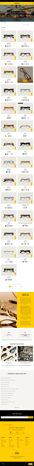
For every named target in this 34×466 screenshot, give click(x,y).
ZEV (25, 187)
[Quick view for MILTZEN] (15, 57)
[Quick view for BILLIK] (15, 255)
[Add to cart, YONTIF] (31, 256)
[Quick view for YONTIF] (31, 255)
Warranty (18, 442)
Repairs (18, 441)
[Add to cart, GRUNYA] (15, 274)
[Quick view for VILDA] (31, 147)
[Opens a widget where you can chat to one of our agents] (30, 464)
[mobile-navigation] (1, 3)
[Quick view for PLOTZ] (31, 129)
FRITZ (9, 115)
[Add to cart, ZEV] (31, 184)
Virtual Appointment (4, 441)
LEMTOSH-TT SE (25, 205)
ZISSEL (8, 97)
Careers (18, 445)
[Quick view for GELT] (15, 129)
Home (1, 22)
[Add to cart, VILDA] (31, 148)
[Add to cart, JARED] (15, 220)
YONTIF (25, 259)
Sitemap (18, 446)
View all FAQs (17, 407)
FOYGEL (8, 187)
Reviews (10, 441)
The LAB (26, 445)
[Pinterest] (8, 425)
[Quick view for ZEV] (31, 183)
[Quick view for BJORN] (15, 201)
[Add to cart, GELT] (15, 130)
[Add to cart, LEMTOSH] (15, 40)
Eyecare (2, 442)
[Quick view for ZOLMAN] (15, 147)
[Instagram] (6, 425)
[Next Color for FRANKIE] (29, 100)
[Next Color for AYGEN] (29, 243)
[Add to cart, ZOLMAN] (15, 148)
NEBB (25, 115)
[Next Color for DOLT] (29, 46)
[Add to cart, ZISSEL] (15, 94)
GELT (9, 133)
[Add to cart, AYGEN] (31, 238)
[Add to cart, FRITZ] (15, 112)
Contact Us (18, 447)
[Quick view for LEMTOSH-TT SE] (31, 201)
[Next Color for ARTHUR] (29, 64)
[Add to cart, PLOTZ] (31, 130)
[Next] (24, 287)
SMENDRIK (9, 169)
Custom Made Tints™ (27, 441)
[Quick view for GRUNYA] (15, 273)
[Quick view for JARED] (15, 219)
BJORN (8, 205)
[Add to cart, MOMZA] (15, 238)
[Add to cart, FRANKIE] (31, 94)
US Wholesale (3, 446)
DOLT (25, 43)
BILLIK (9, 259)
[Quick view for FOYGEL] (15, 183)
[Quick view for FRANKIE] (31, 93)
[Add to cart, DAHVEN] (15, 76)
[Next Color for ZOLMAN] (13, 154)
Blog (9, 442)
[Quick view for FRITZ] (15, 111)
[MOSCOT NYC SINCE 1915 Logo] (17, 3)
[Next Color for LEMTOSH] (13, 46)
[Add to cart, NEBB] (31, 112)
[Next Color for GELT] (13, 136)
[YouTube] (10, 425)
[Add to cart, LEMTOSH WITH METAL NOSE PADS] (31, 220)
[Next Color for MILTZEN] (13, 64)
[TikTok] (12, 425)
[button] (30, 3)
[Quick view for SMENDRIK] (15, 165)
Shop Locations (3, 440)
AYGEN (25, 241)
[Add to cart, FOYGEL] (15, 184)
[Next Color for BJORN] (13, 207)
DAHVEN (8, 79)
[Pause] (31, 1)
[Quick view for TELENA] (31, 165)
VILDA (25, 151)
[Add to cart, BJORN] (15, 202)
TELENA (25, 169)
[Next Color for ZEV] (29, 189)
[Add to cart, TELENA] (31, 166)
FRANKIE (25, 97)
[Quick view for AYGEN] (31, 237)
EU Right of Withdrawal (20, 440)
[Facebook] (4, 425)
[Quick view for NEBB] (31, 111)
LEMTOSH (9, 43)
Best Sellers (27, 442)
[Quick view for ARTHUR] (31, 57)
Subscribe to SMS (11, 446)
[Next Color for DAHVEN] (13, 82)
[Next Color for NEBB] (29, 118)
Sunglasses (26, 440)
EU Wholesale (3, 445)
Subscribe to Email (11, 445)
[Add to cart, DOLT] (31, 40)
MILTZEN (8, 61)
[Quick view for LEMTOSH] (15, 39)
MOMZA (8, 241)
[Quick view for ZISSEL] (15, 93)
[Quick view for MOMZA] (15, 237)
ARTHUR (25, 61)
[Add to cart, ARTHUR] (31, 58)
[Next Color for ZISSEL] (13, 100)
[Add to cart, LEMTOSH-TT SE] (31, 202)
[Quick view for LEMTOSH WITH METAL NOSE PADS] (31, 219)
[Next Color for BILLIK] (13, 261)
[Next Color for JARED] (13, 225)
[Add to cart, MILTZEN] (15, 58)
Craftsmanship (11, 440)
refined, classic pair (23, 307)
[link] (9, 36)
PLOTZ (25, 133)
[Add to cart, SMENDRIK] (15, 166)
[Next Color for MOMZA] (13, 243)
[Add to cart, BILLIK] (15, 256)
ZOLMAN (8, 151)
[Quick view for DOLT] (31, 39)
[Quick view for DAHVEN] (15, 75)
